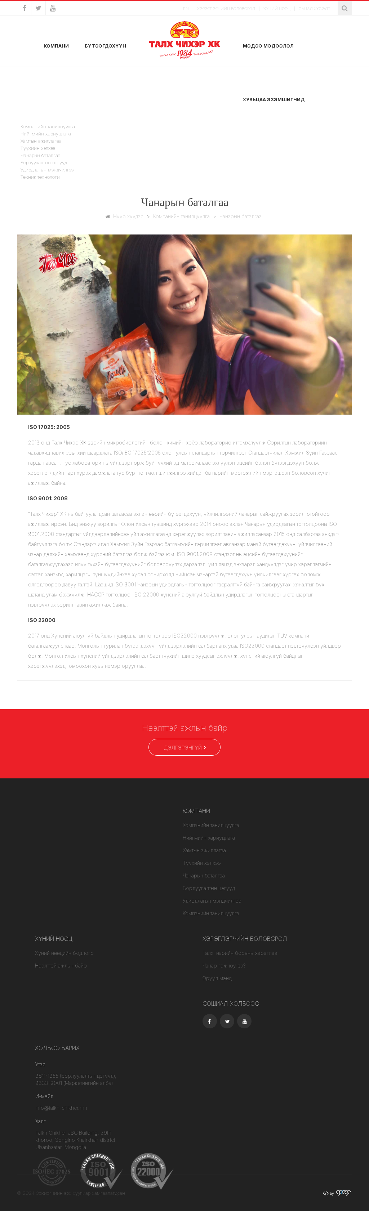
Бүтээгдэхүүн (105, 46)
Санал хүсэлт (314, 8)
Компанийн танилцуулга (181, 216)
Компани (56, 46)
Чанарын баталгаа (41, 155)
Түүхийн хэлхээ (38, 148)
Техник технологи (40, 177)
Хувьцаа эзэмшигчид (274, 99)
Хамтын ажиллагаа (41, 141)
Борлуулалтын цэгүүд (44, 162)
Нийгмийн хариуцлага (46, 134)
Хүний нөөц (276, 8)
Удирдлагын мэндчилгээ (47, 170)
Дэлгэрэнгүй (183, 748)
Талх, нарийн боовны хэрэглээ (240, 953)
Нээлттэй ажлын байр (61, 965)
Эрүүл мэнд (217, 978)
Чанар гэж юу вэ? (224, 965)
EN (186, 8)
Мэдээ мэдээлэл (268, 46)
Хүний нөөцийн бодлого (64, 953)
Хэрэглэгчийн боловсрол (226, 8)
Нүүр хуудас (128, 216)
